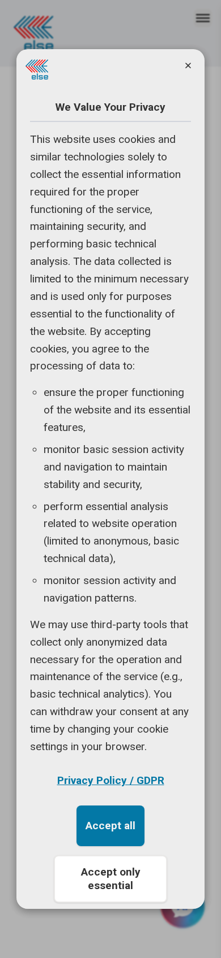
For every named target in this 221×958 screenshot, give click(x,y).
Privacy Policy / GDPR (110, 780)
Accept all (110, 825)
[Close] (188, 65)
